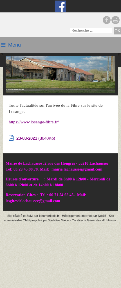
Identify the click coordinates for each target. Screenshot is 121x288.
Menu (14, 45)
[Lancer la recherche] (117, 30)
